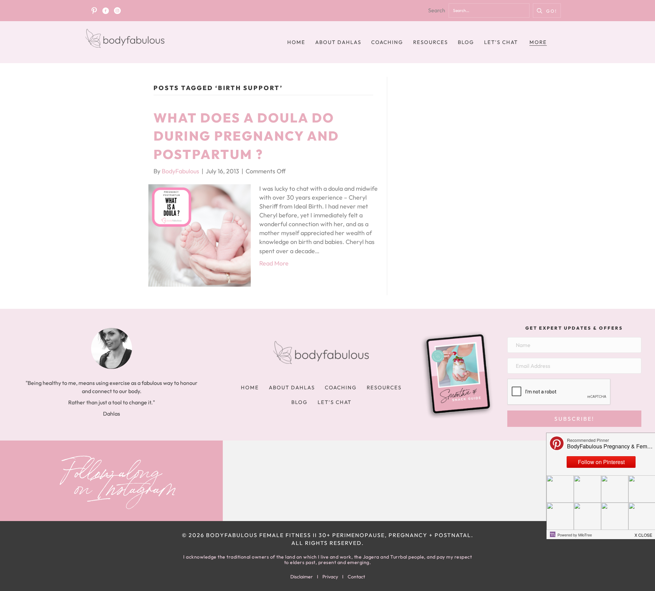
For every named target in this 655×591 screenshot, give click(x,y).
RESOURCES (430, 42)
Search (436, 10)
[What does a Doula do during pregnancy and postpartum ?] (199, 235)
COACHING (387, 42)
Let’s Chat (501, 42)
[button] (547, 10)
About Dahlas (338, 42)
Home (296, 42)
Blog (466, 42)
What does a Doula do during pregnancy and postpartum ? (246, 136)
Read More (274, 263)
